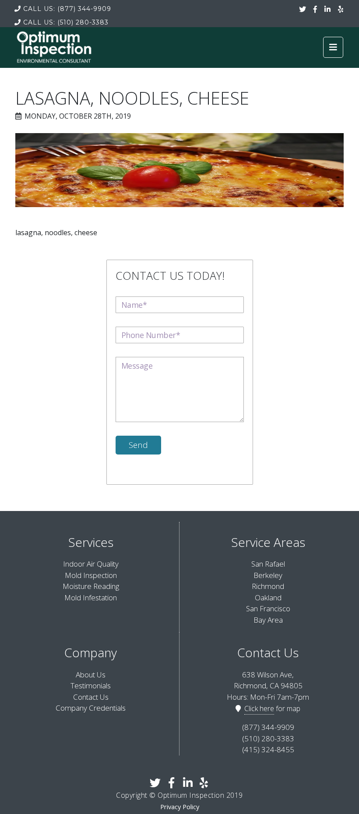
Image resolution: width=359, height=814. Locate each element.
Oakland (268, 597)
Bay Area (268, 620)
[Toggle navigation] (333, 47)
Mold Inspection (91, 575)
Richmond (268, 586)
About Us (91, 675)
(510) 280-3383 (66, 22)
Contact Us (91, 697)
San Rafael (268, 564)
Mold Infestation (90, 597)
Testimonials (90, 685)
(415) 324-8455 (268, 749)
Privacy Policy (179, 807)
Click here (259, 708)
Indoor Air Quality (91, 564)
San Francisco (268, 608)
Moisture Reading (91, 586)
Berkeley (267, 575)
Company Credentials (91, 708)
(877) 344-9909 (67, 9)
